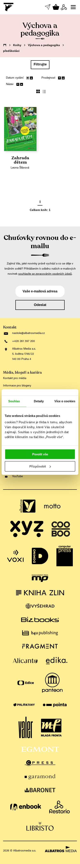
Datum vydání (14, 78)
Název (10, 84)
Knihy (17, 45)
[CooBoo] (60, 529)
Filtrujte (40, 64)
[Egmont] (40, 749)
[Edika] (56, 660)
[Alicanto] (25, 660)
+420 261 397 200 (23, 341)
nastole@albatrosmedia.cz (28, 333)
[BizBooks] (40, 619)
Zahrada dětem (20, 160)
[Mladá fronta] (51, 728)
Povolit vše (40, 454)
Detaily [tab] (39, 401)
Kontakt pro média (14, 378)
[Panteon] (52, 682)
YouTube (17, 476)
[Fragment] (40, 646)
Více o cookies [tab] (64, 401)
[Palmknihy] (24, 705)
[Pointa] (55, 705)
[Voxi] (15, 556)
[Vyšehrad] (40, 606)
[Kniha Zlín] (40, 592)
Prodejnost (48, 78)
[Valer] (25, 728)
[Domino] (40, 556)
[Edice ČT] (25, 682)
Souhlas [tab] (14, 401)
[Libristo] (40, 826)
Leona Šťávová (20, 167)
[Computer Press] (64, 556)
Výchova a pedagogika (44, 45)
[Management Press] (40, 578)
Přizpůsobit (37, 466)
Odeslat (40, 305)
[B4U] (40, 633)
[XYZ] (26, 529)
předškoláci (11, 50)
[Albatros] (27, 506)
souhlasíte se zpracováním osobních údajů (45, 274)
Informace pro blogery (17, 385)
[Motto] (52, 506)
